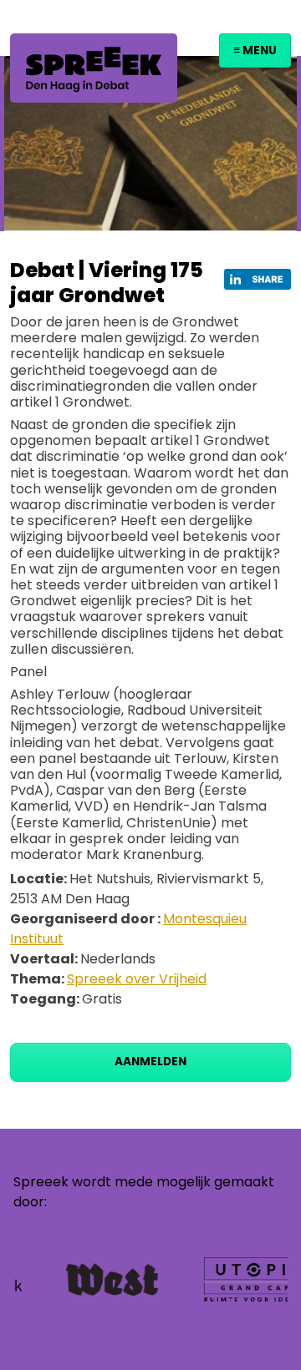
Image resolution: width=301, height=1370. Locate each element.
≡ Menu (255, 50)
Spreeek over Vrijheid (137, 978)
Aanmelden (150, 1061)
